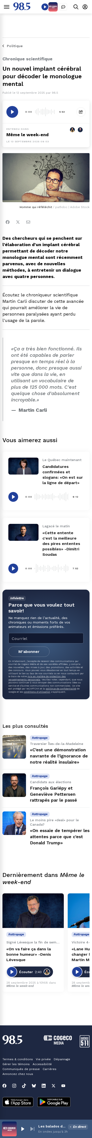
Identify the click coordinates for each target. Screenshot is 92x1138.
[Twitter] (18, 222)
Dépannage (62, 1059)
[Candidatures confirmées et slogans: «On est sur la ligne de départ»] (23, 466)
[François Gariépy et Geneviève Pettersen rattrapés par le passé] (14, 785)
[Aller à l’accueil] (21, 9)
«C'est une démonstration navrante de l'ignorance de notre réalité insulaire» (59, 756)
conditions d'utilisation (37, 691)
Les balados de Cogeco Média (52, 1126)
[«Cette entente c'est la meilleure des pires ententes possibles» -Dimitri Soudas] (23, 532)
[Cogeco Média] (58, 1043)
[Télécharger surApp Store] (17, 1102)
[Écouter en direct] (45, 7)
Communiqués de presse (21, 1069)
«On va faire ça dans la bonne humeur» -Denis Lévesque (28, 954)
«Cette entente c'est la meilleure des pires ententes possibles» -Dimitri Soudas (61, 543)
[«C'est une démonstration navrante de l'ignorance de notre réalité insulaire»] (14, 747)
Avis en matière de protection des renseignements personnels (37, 678)
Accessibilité (42, 1064)
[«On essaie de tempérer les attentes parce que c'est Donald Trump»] (14, 823)
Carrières (49, 1069)
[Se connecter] (85, 6)
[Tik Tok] (24, 1086)
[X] (53, 1086)
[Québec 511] (85, 1046)
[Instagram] (14, 1086)
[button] (22, 1129)
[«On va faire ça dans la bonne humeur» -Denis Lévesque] (33, 910)
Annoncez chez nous (17, 1074)
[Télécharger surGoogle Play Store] (53, 1102)
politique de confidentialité (61, 688)
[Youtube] (63, 1086)
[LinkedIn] (44, 1086)
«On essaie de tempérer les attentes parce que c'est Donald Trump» (60, 836)
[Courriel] (28, 222)
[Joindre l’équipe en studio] (63, 7)
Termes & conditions (17, 1059)
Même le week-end (27, 134)
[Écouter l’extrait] (12, 112)
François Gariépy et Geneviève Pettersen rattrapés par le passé (53, 794)
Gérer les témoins (16, 1064)
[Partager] (81, 112)
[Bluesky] (34, 1086)
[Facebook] (7, 222)
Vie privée (43, 1059)
